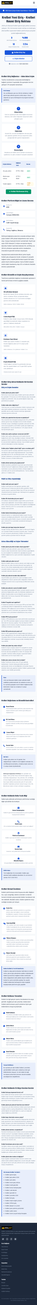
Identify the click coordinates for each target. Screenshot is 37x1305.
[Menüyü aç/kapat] (34, 3)
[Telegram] (15, 1239)
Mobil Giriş (4, 1269)
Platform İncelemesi (6, 1272)
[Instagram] (7, 1239)
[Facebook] (11, 1239)
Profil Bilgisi (4, 1253)
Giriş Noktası (4, 1247)
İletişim (3, 1283)
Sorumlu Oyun (5, 1286)
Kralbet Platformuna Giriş (19, 191)
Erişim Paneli (4, 1250)
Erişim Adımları (20, 58)
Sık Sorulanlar (4, 1258)
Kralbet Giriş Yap (19, 52)
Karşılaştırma (4, 1256)
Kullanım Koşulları (5, 1289)
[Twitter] (3, 1239)
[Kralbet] (7, 2)
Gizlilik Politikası (5, 1291)
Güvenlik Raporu (5, 1275)
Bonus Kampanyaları (6, 1266)
